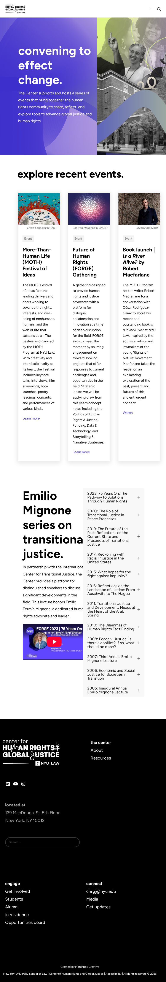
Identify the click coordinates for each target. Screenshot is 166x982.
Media (92, 899)
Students (14, 899)
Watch (128, 413)
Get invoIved (17, 891)
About (97, 750)
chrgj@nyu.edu (101, 891)
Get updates (98, 906)
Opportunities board (25, 922)
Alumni (12, 906)
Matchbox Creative (87, 966)
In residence (17, 914)
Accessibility (113, 973)
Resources (101, 758)
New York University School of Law (25, 973)
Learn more (31, 418)
